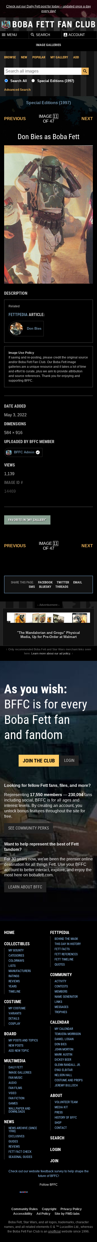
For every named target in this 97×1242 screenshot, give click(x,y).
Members (61, 991)
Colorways (16, 960)
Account (76, 35)
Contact (61, 1128)
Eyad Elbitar (63, 1070)
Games (13, 1103)
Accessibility (22, 1213)
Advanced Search (17, 90)
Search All (18, 81)
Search (42, 35)
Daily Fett (16, 1067)
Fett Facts (62, 949)
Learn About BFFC (25, 887)
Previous (15, 118)
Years (13, 986)
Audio (13, 1083)
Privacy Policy (71, 1209)
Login (69, 760)
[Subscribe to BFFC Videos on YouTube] (57, 1195)
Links (58, 1002)
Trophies (61, 1012)
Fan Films (15, 1088)
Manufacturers (20, 971)
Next (87, 118)
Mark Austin (63, 1054)
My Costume (17, 1008)
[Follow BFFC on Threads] (65, 1195)
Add (76, 57)
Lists (12, 966)
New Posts (16, 1045)
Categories (16, 955)
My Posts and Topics (23, 1040)
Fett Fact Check (20, 1152)
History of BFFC (66, 1117)
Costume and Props (69, 1080)
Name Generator (66, 996)
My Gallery (59, 57)
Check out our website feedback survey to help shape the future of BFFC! (49, 1173)
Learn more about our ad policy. (51, 653)
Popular (38, 57)
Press (59, 1112)
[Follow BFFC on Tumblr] (48, 1195)
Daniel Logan (64, 1039)
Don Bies (60, 1044)
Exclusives (16, 1136)
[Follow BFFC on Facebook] (24, 1195)
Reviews (14, 981)
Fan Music (16, 1077)
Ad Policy (43, 1213)
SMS (32, 587)
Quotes (60, 964)
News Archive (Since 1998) (23, 1129)
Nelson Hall (63, 1075)
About (56, 1095)
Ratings (14, 976)
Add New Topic (19, 1050)
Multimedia (15, 1060)
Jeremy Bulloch (66, 1085)
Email (77, 582)
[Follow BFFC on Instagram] (32, 1195)
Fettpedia (18, 314)
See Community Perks (28, 828)
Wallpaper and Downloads (19, 1110)
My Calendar (64, 1029)
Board (10, 1033)
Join (54, 1160)
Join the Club (39, 761)
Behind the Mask (66, 939)
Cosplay (14, 1023)
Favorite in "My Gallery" (27, 520)
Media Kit (61, 1107)
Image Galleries (20, 1072)
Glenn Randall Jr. (67, 1065)
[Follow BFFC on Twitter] (40, 1195)
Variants (15, 1013)
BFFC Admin (24, 452)
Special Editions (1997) (55, 81)
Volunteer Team (66, 1102)
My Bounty (16, 950)
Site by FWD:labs (67, 1213)
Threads (61, 587)
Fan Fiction (16, 1098)
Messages (61, 1007)
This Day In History (68, 944)
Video (12, 1093)
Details (14, 1018)
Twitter (63, 582)
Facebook (45, 582)
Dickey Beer (63, 1059)
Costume (12, 1001)
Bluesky (45, 587)
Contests (61, 986)
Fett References (66, 954)
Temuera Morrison (68, 1034)
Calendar (59, 1022)
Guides (13, 1141)
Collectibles (17, 943)
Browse (10, 57)
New (24, 57)
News (9, 1121)
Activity (60, 981)
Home (9, 932)
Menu (11, 35)
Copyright (49, 1209)
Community (61, 974)
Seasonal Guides (20, 1157)
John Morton (64, 1049)
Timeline (14, 991)
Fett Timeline (64, 959)
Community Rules (24, 1209)
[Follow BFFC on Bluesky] (73, 1195)
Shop (58, 1122)
